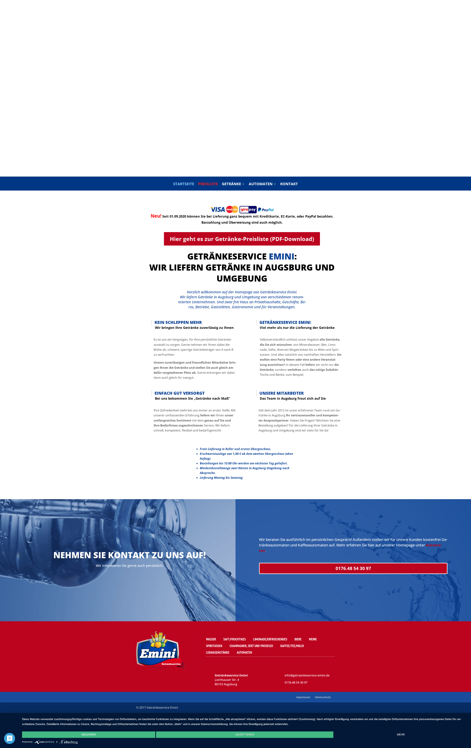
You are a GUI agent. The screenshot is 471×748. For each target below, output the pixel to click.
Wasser (211, 639)
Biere (298, 639)
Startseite (183, 184)
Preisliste (208, 184)
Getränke (231, 184)
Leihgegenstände (217, 652)
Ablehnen (88, 734)
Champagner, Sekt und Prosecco (251, 646)
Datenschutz (323, 697)
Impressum (303, 697)
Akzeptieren (245, 734)
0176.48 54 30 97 (353, 568)
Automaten (260, 184)
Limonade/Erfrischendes (270, 639)
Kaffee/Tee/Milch (292, 646)
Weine (313, 639)
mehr (401, 734)
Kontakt (289, 184)
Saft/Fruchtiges (234, 639)
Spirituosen (214, 646)
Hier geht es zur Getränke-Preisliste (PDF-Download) (242, 239)
